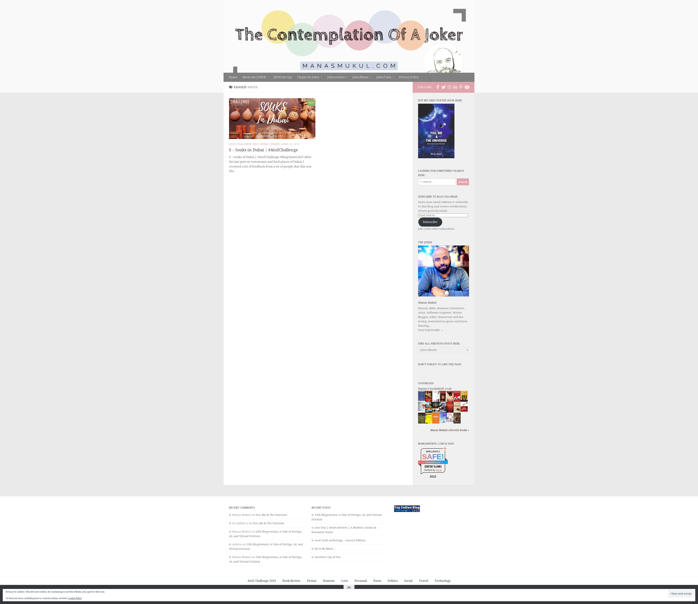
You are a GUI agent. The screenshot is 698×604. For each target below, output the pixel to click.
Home (233, 77)
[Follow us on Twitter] (443, 87)
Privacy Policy (409, 77)
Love (344, 581)
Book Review (291, 581)
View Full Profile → (430, 330)
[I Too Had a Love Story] (421, 410)
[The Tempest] (428, 423)
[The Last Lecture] (421, 400)
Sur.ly (439, 470)
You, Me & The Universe (271, 515)
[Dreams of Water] (450, 401)
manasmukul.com (433, 462)
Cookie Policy (75, 598)
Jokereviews (336, 77)
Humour (329, 581)
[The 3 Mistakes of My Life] (464, 400)
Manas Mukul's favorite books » (449, 430)
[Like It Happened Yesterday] (442, 422)
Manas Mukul (427, 302)
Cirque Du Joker (308, 77)
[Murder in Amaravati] (450, 412)
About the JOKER (254, 77)
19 (313, 102)
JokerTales (383, 77)
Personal (361, 581)
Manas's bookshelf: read (435, 388)
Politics (393, 581)
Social (408, 581)
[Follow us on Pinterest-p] (461, 87)
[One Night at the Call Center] (435, 422)
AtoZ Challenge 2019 (243, 144)
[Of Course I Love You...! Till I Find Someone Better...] (450, 420)
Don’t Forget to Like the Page (439, 364)
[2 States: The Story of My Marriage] (457, 401)
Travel (275, 144)
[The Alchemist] (457, 411)
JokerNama (360, 77)
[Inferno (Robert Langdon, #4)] (457, 422)
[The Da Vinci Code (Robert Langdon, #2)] (428, 401)
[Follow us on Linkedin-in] (455, 87)
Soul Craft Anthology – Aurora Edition (340, 540)
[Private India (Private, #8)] (428, 411)
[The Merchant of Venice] (421, 423)
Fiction (311, 581)
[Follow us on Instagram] (449, 87)
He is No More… (325, 548)
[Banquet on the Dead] (442, 411)
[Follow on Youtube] (467, 87)
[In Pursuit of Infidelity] (464, 410)
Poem (377, 581)
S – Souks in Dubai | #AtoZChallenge (263, 150)
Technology (443, 581)
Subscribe (430, 222)
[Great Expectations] (442, 400)
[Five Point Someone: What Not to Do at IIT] (435, 400)
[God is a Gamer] (435, 412)
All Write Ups (282, 77)
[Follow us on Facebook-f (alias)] (438, 87)
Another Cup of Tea (327, 557)
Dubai (264, 144)
